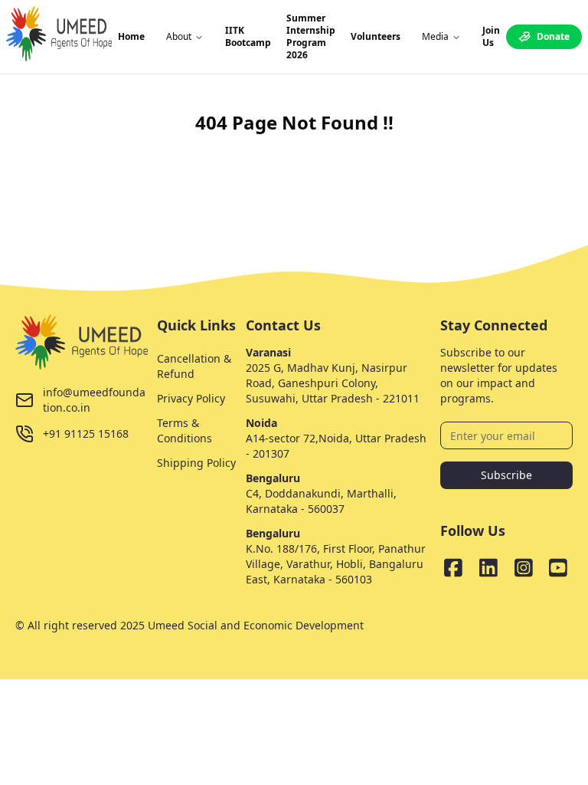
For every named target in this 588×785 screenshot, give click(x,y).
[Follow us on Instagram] (524, 567)
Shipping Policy (196, 462)
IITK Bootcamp (248, 36)
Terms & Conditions (184, 430)
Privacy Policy (191, 398)
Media (435, 36)
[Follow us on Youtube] (558, 567)
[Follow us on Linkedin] (488, 567)
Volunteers (375, 36)
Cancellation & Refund (194, 366)
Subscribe (506, 475)
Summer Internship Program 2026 (310, 36)
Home (131, 36)
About (178, 36)
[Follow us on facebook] (453, 567)
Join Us (491, 36)
